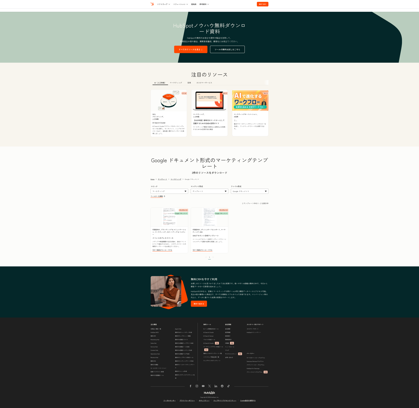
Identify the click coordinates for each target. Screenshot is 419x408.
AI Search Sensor (208, 336)
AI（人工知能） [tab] (160, 82)
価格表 (193, 4)
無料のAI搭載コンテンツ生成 (183, 350)
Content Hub (154, 350)
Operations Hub (155, 354)
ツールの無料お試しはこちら (227, 49)
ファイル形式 (236, 186)
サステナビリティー (233, 354)
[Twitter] (209, 386)
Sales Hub (153, 343)
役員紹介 (227, 336)
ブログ (227, 350)
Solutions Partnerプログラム (255, 361)
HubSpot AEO (155, 332)
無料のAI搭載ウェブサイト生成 (184, 343)
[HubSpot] (152, 4)
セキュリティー (204, 400)
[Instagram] (196, 386)
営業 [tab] (189, 82)
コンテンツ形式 (197, 186)
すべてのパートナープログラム (256, 358)
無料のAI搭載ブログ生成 (182, 354)
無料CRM (153, 336)
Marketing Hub (155, 339)
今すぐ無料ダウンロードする (162, 250)
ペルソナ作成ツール (209, 339)
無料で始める (199, 303)
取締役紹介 (228, 339)
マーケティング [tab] (176, 82)
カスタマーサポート (252, 329)
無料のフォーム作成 (181, 371)
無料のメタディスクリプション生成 (185, 376)
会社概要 (227, 329)
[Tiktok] (228, 386)
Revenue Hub (154, 357)
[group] (169, 113)
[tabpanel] (209, 113)
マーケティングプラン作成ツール (213, 348)
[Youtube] (203, 386)
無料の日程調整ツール (157, 375)
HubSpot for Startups (253, 368)
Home (152, 179)
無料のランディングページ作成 (184, 361)
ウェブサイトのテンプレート (211, 360)
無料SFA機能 (154, 364)
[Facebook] (190, 386)
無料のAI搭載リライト (181, 339)
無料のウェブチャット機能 (183, 336)
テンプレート (162, 179)
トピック (154, 186)
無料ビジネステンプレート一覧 (212, 353)
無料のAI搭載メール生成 (182, 347)
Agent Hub (178, 329)
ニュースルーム (229, 347)
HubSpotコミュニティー (254, 332)
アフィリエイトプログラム (257, 372)
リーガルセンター (169, 400)
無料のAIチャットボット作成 (183, 332)
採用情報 (227, 332)
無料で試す (262, 4)
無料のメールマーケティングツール (185, 366)
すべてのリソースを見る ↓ (191, 49)
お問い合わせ (229, 357)
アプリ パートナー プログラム (255, 365)
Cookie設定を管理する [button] (248, 400)
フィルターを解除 (157, 196)
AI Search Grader (208, 332)
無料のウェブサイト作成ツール (184, 357)
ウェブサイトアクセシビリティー (224, 400)
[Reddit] (222, 386)
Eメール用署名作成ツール (211, 329)
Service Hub (154, 347)
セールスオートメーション (158, 368)
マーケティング (176, 179)
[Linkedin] (215, 386)
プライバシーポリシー (187, 400)
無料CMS (153, 361)
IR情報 (229, 343)
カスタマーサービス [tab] (204, 82)
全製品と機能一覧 (156, 329)
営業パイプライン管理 (157, 372)
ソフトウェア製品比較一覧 (211, 357)
